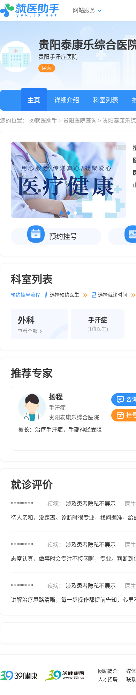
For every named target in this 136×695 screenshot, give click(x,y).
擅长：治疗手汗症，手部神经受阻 (60, 430)
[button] (61, 213)
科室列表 (105, 100)
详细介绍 (66, 100)
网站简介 (108, 671)
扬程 (56, 397)
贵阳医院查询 (80, 121)
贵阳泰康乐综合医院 (74, 417)
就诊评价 (32, 484)
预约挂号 (63, 236)
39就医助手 (43, 121)
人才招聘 (108, 679)
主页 (34, 100)
